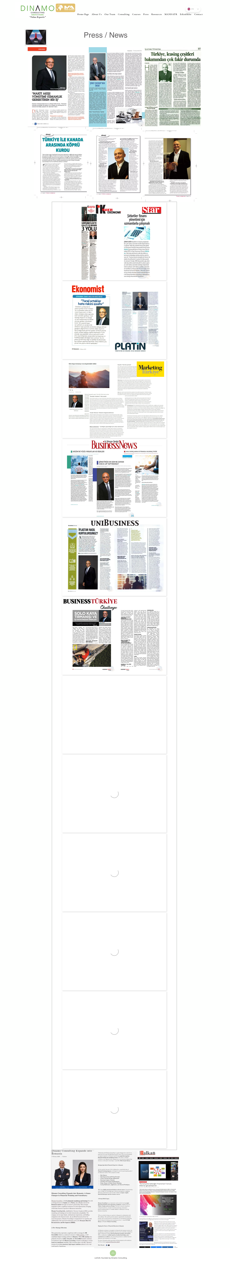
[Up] (113, 1253)
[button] (136, 14)
